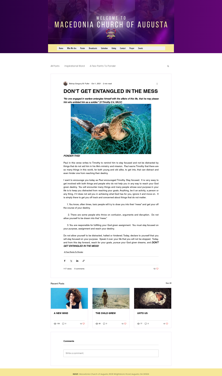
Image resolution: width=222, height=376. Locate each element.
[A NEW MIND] (69, 298)
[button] (168, 66)
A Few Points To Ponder (103, 66)
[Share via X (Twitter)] (71, 261)
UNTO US (142, 313)
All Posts (55, 66)
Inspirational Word (75, 66)
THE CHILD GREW (106, 313)
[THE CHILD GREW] (111, 298)
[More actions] (157, 83)
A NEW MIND (61, 313)
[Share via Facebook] (64, 261)
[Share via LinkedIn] (77, 261)
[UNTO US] (152, 298)
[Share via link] (83, 261)
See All (168, 283)
